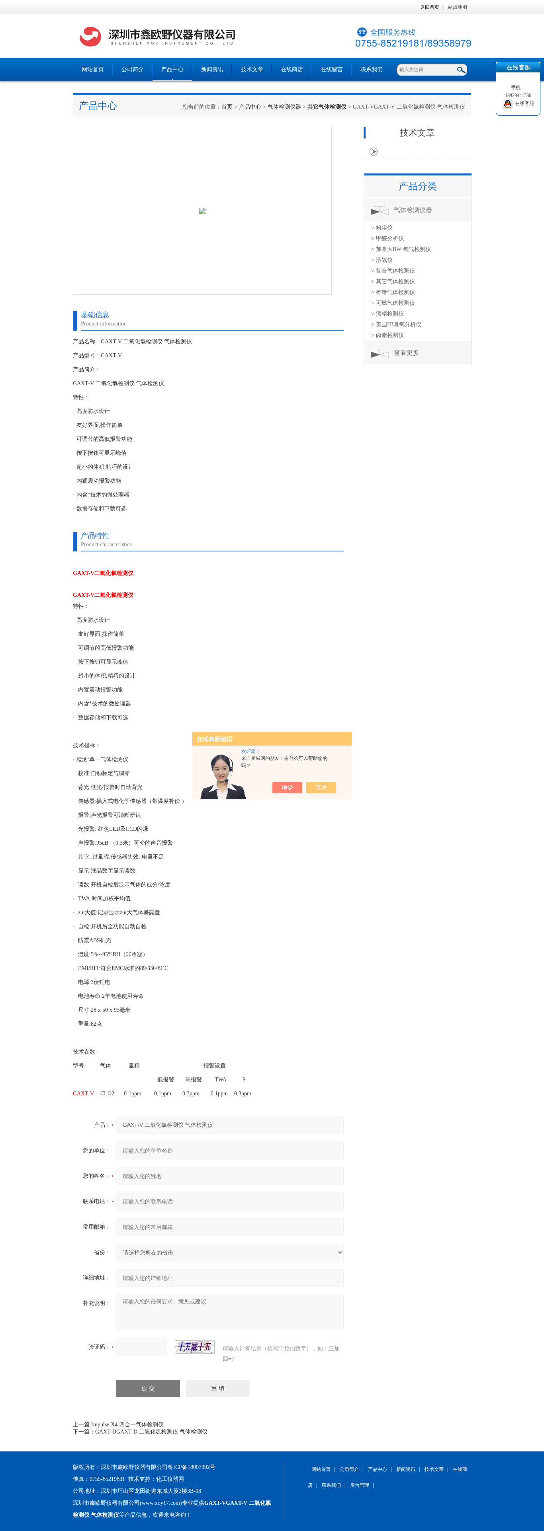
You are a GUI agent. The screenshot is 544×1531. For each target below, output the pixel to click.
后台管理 (359, 1485)
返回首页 (429, 7)
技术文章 (252, 69)
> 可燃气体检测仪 (393, 303)
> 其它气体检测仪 (393, 281)
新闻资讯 (212, 69)
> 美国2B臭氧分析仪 (396, 324)
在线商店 (292, 69)
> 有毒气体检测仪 (393, 292)
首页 (227, 107)
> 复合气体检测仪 (393, 271)
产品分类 (418, 186)
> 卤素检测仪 (387, 335)
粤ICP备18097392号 (191, 1467)
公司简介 (132, 69)
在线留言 (332, 69)
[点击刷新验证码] (195, 1347)
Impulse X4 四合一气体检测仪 (127, 1425)
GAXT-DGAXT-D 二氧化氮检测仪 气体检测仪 (151, 1432)
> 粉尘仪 (382, 228)
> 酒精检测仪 (387, 314)
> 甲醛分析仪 (387, 239)
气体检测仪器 (284, 107)
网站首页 (93, 69)
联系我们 (371, 69)
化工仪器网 (170, 1479)
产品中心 (172, 69)
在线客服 (523, 103)
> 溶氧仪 (382, 260)
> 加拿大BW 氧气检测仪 (401, 249)
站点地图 (457, 7)
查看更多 (406, 352)
